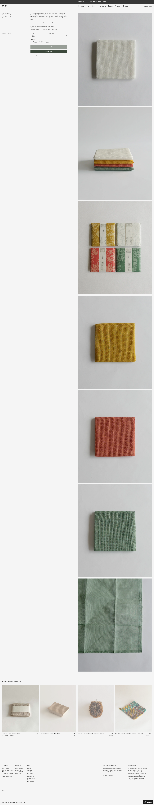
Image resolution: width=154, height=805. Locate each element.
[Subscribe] (120, 776)
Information (30, 773)
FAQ (28, 775)
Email (135, 787)
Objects (29, 768)
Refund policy (30, 781)
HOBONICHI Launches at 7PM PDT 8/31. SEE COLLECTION (92, 2)
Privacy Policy (30, 776)
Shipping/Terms (31, 778)
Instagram (130, 787)
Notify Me (48, 51)
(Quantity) (51, 33)
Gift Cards (29, 770)
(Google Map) (18, 773)
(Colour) (32, 39)
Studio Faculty (113, 771)
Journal (29, 771)
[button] (81, 6)
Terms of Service (31, 779)
